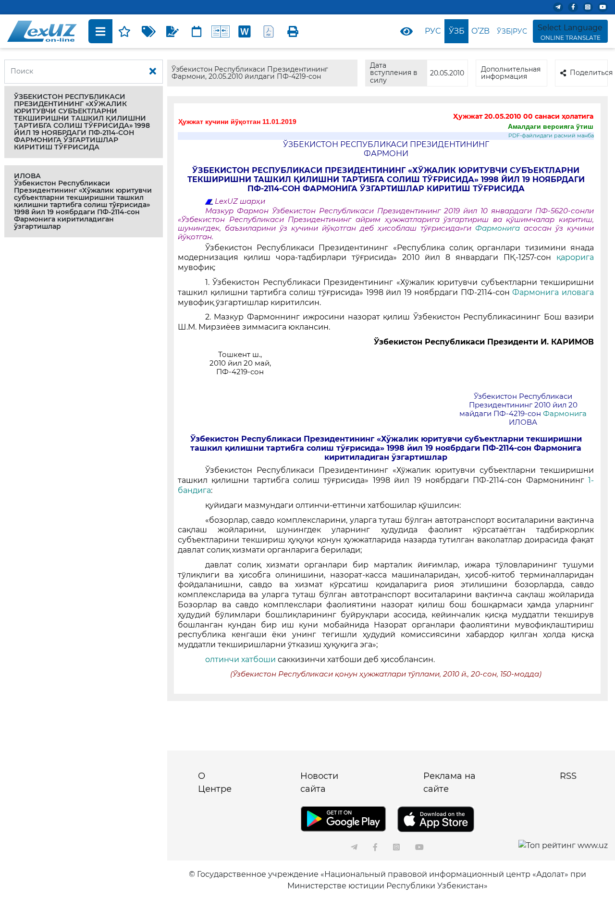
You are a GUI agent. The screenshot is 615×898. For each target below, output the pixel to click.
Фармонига (499, 228)
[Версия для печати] (293, 31)
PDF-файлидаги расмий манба (551, 136)
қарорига (575, 257)
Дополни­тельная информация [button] (511, 73)
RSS (568, 776)
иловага (578, 292)
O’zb (480, 31)
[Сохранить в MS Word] (245, 31)
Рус (433, 31)
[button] (83, 122)
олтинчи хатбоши (240, 659)
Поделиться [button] (589, 72)
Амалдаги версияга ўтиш (550, 126)
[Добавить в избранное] (124, 31)
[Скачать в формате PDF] (269, 31)
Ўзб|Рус (512, 31)
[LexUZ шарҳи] (172, 31)
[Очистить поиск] (152, 71)
